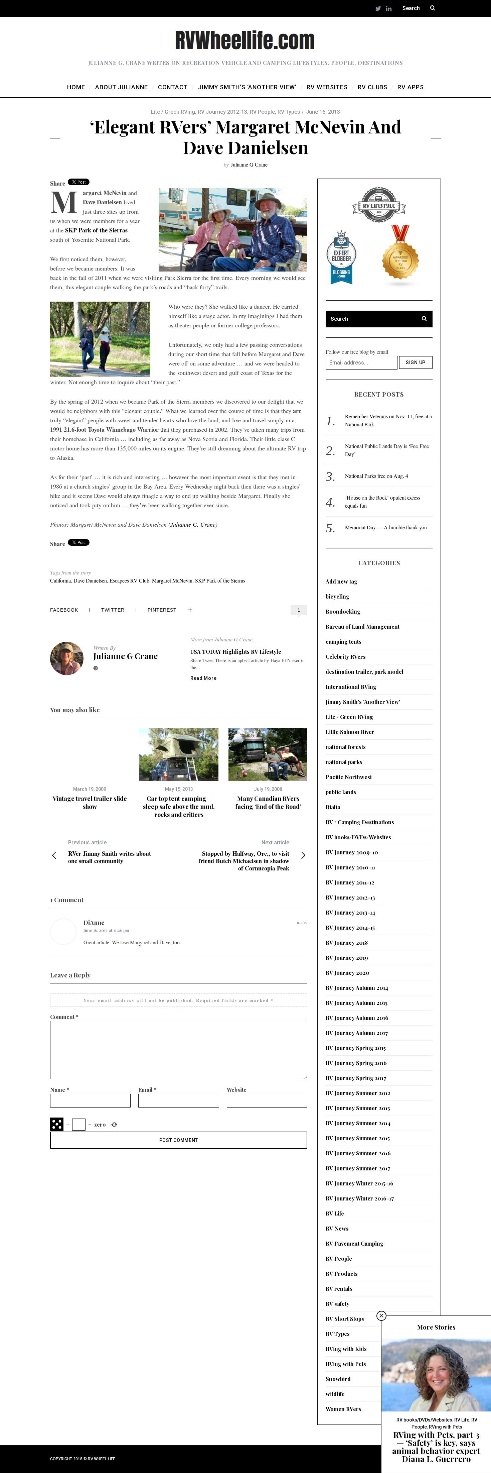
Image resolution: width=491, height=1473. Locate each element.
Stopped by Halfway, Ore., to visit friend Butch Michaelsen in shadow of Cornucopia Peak (243, 855)
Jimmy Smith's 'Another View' (363, 701)
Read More (203, 678)
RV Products (342, 1273)
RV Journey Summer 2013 (358, 1108)
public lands (341, 792)
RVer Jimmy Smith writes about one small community (109, 851)
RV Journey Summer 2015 (358, 1138)
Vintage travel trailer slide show (90, 803)
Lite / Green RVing (173, 112)
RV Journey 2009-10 (352, 852)
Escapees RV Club (129, 580)
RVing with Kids (346, 1348)
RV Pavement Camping (354, 1243)
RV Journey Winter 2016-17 (360, 1198)
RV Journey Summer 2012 (358, 1092)
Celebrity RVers (346, 656)
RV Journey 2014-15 (350, 927)
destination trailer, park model (364, 671)
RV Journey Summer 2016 (358, 1153)
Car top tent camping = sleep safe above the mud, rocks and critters (179, 807)
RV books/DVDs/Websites (358, 837)
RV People (262, 112)
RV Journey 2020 (347, 972)
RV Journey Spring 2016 (356, 1062)
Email (147, 1089)
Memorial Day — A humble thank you (386, 527)
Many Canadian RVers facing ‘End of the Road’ (268, 803)
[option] (89, 769)
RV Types (289, 112)
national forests (346, 746)
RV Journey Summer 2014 (358, 1123)
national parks (344, 761)
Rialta (333, 807)
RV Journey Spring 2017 (356, 1077)
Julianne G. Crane (192, 524)
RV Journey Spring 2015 (356, 1047)
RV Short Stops (345, 1318)
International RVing (351, 686)
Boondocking (343, 611)
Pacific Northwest (349, 776)
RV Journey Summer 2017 (358, 1168)
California (60, 580)
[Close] (381, 1316)
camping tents (343, 641)
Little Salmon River (350, 731)
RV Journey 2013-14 (350, 912)
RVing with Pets (346, 1363)
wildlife (335, 1393)
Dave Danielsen (90, 580)
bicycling (337, 596)
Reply (302, 923)
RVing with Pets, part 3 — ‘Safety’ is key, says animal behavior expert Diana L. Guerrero (436, 1446)
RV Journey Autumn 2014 (357, 987)
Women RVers (343, 1408)
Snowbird (338, 1378)
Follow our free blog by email (357, 351)
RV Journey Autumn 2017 (357, 1032)
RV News (337, 1228)
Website (237, 1089)
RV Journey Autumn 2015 (356, 1002)
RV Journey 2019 (347, 957)
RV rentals (339, 1288)
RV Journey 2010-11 (350, 867)
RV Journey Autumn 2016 (357, 1017)
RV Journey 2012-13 (222, 112)
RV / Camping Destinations (360, 822)
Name (59, 1089)
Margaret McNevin (172, 580)
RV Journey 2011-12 (350, 882)
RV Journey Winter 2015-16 (359, 1183)
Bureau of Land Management (362, 626)
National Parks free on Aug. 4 (376, 475)
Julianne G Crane (249, 164)
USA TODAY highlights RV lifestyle (235, 651)
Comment (64, 1016)
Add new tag (341, 581)
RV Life (335, 1213)
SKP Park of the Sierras (96, 230)
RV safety (337, 1303)
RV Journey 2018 (347, 942)
